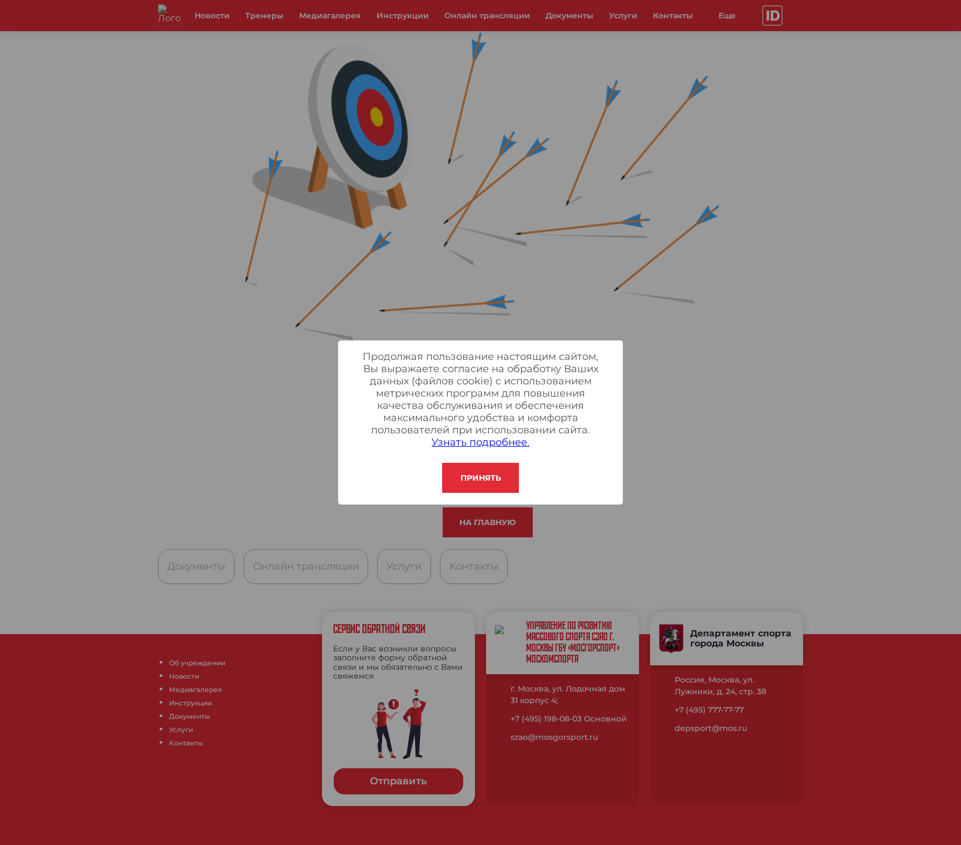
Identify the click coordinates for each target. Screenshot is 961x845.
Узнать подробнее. (480, 442)
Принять (480, 478)
